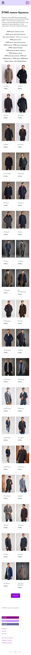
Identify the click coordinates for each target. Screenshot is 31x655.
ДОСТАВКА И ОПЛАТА (7, 638)
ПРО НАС (4, 633)
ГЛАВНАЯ (4, 628)
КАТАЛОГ (4, 631)
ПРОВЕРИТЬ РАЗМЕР (7, 642)
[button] (3, 2)
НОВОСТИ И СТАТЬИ (7, 640)
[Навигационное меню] (27, 2)
